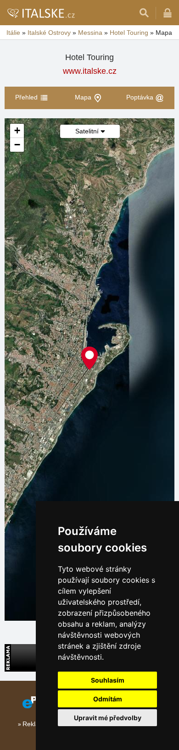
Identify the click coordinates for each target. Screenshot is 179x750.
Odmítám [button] (107, 699)
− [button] (17, 144)
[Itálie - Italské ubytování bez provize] (40, 13)
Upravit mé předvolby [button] (107, 718)
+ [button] (17, 130)
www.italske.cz (90, 71)
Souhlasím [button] (107, 680)
